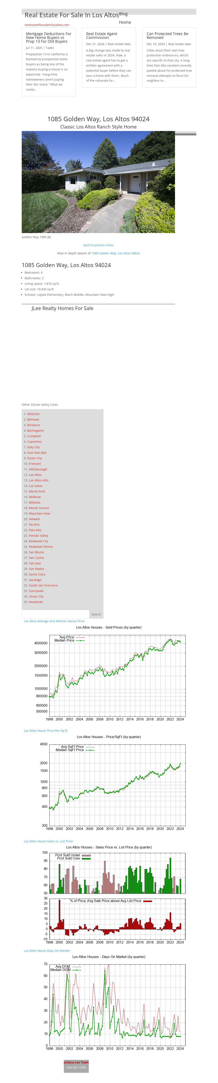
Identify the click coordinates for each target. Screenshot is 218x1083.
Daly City (33, 447)
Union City (36, 596)
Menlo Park (37, 491)
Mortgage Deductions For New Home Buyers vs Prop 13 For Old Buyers (48, 37)
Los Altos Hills (39, 480)
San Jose (35, 563)
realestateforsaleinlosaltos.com (47, 25)
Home (125, 22)
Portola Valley (38, 536)
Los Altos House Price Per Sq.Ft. (46, 731)
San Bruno (36, 552)
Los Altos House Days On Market (47, 951)
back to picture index (98, 245)
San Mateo (36, 569)
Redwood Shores (41, 547)
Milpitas (34, 502)
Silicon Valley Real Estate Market (112, 1076)
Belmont (33, 419)
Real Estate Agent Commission (101, 35)
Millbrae (35, 497)
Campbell (34, 436)
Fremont (35, 464)
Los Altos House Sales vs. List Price (48, 841)
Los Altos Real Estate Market (44, 1076)
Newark (34, 519)
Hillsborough (38, 469)
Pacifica (34, 524)
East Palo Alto (36, 453)
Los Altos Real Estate (38, 1060)
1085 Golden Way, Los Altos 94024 (116, 253)
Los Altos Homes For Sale (41, 1068)
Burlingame (35, 430)
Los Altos (35, 475)
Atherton (33, 414)
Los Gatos (36, 486)
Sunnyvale (36, 591)
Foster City (34, 458)
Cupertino (34, 442)
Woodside (36, 602)
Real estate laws (119, 44)
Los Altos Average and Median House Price (54, 621)
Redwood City (38, 541)
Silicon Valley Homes (120, 1068)
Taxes (50, 48)
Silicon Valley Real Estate (117, 1060)
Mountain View (39, 513)
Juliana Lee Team (76, 1062)
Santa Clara (37, 574)
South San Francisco (43, 585)
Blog (123, 14)
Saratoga (35, 580)
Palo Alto (35, 530)
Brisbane (33, 425)
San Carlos (36, 558)
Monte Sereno (39, 508)
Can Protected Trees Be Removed (167, 35)
